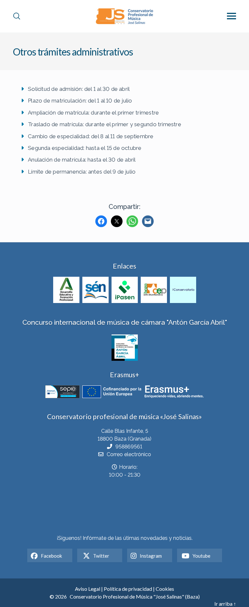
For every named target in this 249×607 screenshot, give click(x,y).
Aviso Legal (87, 589)
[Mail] (148, 221)
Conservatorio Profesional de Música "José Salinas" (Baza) (135, 596)
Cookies (165, 589)
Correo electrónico (129, 454)
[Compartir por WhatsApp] (132, 221)
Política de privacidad (128, 589)
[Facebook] (101, 221)
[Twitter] (117, 221)
